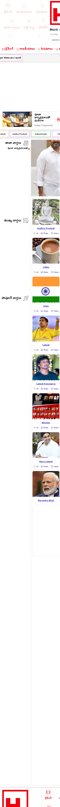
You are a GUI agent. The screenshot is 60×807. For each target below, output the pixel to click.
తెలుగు (54, 30)
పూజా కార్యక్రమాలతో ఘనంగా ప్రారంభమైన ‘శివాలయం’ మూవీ (45, 117)
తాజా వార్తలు (13, 143)
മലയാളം (54, 34)
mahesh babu (40, 134)
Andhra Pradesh (19, 134)
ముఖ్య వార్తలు (12, 221)
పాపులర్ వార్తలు (11, 298)
